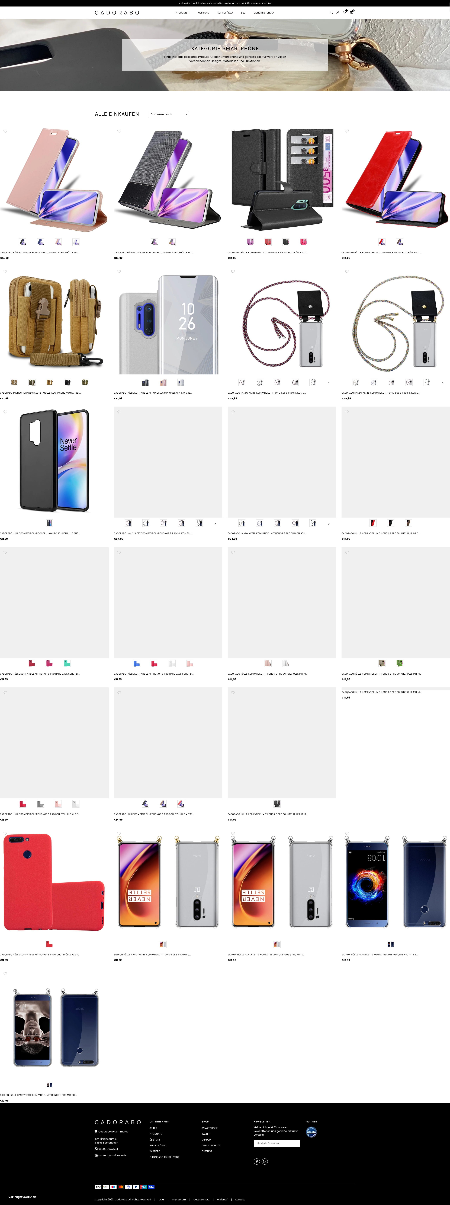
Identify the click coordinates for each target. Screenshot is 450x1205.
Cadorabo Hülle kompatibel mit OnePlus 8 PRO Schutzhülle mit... (39, 252)
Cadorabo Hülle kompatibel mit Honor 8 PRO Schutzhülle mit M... (267, 673)
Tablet (206, 1134)
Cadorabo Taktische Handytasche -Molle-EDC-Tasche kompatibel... (40, 392)
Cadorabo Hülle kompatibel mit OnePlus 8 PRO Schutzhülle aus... (40, 533)
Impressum (179, 1199)
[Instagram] (265, 1161)
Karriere (155, 1151)
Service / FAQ (158, 1145)
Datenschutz (202, 1199)
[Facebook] (257, 1161)
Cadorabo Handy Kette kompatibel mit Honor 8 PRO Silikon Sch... (153, 533)
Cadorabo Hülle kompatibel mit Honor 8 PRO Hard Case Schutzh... (40, 673)
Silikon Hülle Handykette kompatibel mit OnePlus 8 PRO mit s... (266, 954)
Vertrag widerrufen (22, 1197)
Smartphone (210, 1128)
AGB (162, 1199)
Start (153, 1128)
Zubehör (207, 1151)
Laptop (206, 1139)
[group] (54, 180)
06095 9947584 (108, 1149)
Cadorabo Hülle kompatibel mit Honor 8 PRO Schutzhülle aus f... (39, 814)
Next (329, 383)
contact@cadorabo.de (112, 1155)
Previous (235, 383)
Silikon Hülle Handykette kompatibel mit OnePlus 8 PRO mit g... (152, 954)
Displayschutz (211, 1145)
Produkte (156, 1134)
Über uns (155, 1139)
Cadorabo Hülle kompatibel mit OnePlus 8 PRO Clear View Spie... (153, 392)
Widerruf (222, 1199)
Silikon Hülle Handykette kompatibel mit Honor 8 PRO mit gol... (39, 1094)
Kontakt (240, 1199)
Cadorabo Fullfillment (164, 1157)
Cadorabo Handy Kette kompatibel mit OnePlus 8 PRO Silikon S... (267, 392)
